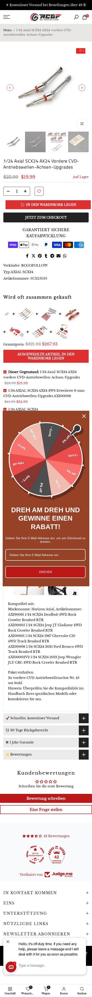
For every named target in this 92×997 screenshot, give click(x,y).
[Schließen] (84, 416)
